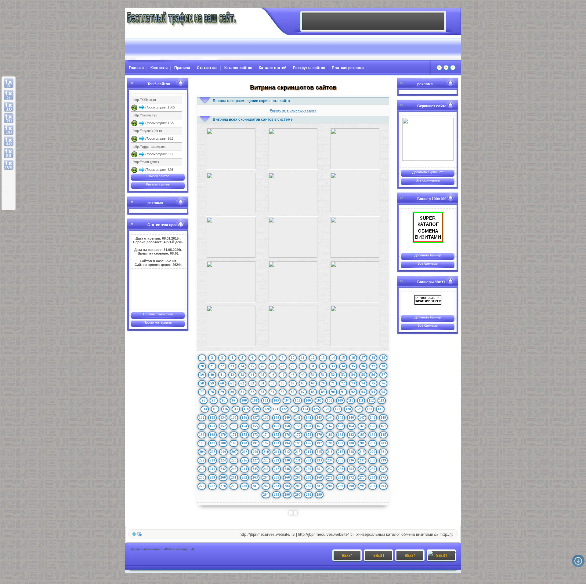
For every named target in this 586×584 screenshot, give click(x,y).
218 (351, 452)
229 (276, 460)
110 (350, 400)
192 (266, 443)
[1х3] (8, 83)
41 (222, 374)
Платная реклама (348, 68)
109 (340, 400)
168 (201, 434)
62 (242, 383)
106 (308, 400)
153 (234, 426)
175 (276, 434)
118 (246, 409)
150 (201, 426)
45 (262, 374)
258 (201, 477)
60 (222, 383)
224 (223, 460)
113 (381, 400)
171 (234, 434)
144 (330, 417)
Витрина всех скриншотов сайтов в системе (253, 119)
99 (234, 400)
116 (225, 409)
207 (234, 452)
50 (313, 374)
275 (383, 477)
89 (323, 392)
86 (293, 392)
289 (340, 486)
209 (255, 452)
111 (361, 400)
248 (287, 469)
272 (351, 477)
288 (330, 486)
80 (232, 392)
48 (293, 374)
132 (201, 417)
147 (362, 417)
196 (308, 443)
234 (330, 460)
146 (351, 417)
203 (383, 443)
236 (351, 460)
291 (362, 486)
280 (244, 486)
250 (308, 469)
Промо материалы (157, 322)
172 (244, 434)
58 (202, 383)
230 (287, 460)
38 (383, 366)
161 (319, 426)
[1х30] (8, 130)
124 (305, 409)
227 (255, 460)
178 (308, 434)
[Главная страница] (439, 69)
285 (298, 486)
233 (319, 460)
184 (372, 434)
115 (215, 409)
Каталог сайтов (238, 68)
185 (383, 434)
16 (353, 357)
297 (298, 494)
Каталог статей (272, 68)
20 (202, 366)
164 (351, 426)
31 (313, 366)
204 (202, 452)
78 (212, 392)
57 (383, 374)
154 (244, 426)
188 (223, 443)
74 (363, 383)
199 (340, 443)
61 (232, 383)
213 (298, 452)
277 (212, 486)
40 (212, 374)
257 (383, 469)
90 (333, 392)
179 (319, 434)
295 (276, 494)
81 (242, 392)
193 (276, 443)
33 (333, 366)
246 (266, 469)
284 (287, 486)
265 (276, 477)
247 (276, 469)
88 (313, 392)
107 (319, 400)
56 (373, 374)
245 (255, 469)
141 (298, 417)
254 (351, 469)
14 (333, 357)
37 (373, 366)
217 (340, 452)
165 (362, 426)
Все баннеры (428, 263)
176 (287, 434)
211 (276, 452)
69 (313, 383)
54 (353, 374)
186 (201, 443)
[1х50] (8, 153)
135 (234, 417)
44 (252, 374)
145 (340, 417)
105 (297, 400)
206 (223, 452)
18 (373, 357)
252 (330, 469)
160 (308, 426)
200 (351, 443)
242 (223, 469)
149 (383, 417)
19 (383, 357)
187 (212, 443)
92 (353, 392)
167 (383, 426)
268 (308, 477)
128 (348, 409)
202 (372, 443)
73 (353, 383)
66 (282, 383)
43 (242, 374)
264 (266, 477)
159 (298, 426)
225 (234, 460)
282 (266, 486)
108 (329, 400)
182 (351, 434)
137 (255, 417)
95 (383, 392)
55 (363, 374)
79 (222, 392)
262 (244, 477)
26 (262, 366)
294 (266, 494)
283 (276, 486)
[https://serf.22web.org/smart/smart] (428, 227)
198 (330, 443)
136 (244, 417)
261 (234, 477)
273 (362, 477)
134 (223, 417)
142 (308, 417)
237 (362, 460)
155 (255, 426)
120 (267, 409)
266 (287, 477)
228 (266, 460)
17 (363, 357)
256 (372, 469)
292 (372, 486)
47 (282, 374)
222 (201, 460)
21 (212, 366)
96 (203, 400)
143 (319, 417)
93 (363, 392)
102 (265, 400)
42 (232, 374)
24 (242, 366)
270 (330, 477)
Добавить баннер (427, 255)
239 (383, 460)
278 (223, 486)
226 (244, 460)
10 (293, 357)
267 (298, 477)
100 (244, 400)
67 (293, 383)
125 (316, 409)
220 (372, 452)
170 (223, 434)
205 (212, 452)
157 (276, 426)
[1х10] (8, 107)
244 (244, 469)
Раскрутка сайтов (309, 68)
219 (362, 452)
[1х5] (8, 95)
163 (340, 426)
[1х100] (8, 165)
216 (330, 452)
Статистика (207, 68)
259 (212, 477)
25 (252, 366)
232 (308, 460)
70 (323, 383)
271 (340, 477)
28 (282, 366)
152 (223, 426)
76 (383, 383)
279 (234, 486)
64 (262, 383)
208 (245, 452)
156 (266, 426)
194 (287, 443)
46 (272, 374)
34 (343, 366)
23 (232, 366)
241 (212, 469)
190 (244, 443)
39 (202, 374)
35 (353, 366)
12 (313, 357)
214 (308, 452)
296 (287, 494)
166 (372, 426)
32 (323, 366)
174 (266, 434)
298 (308, 494)
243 (234, 469)
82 (252, 392)
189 (234, 443)
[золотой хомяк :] (428, 139)
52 (333, 374)
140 (287, 417)
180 (330, 434)
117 (235, 409)
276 (201, 486)
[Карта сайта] (453, 69)
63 (252, 383)
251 (319, 469)
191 (255, 443)
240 (201, 469)
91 (343, 392)
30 (303, 366)
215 (319, 452)
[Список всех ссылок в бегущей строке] (139, 535)
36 (363, 366)
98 (224, 400)
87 (303, 392)
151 (212, 426)
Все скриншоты (428, 180)
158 (287, 426)
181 (340, 434)
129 (359, 409)
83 (262, 392)
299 (319, 494)
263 (255, 477)
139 (276, 417)
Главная (136, 68)
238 (372, 460)
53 (343, 374)
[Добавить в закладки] (446, 69)
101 (255, 400)
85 (282, 392)
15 (343, 357)
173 (255, 434)
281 (255, 486)
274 (372, 477)
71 (333, 383)
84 (272, 392)
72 (343, 383)
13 (323, 357)
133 (212, 417)
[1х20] (8, 118)
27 (272, 366)
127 (337, 409)
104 (287, 400)
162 (330, 426)
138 (266, 417)
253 (340, 469)
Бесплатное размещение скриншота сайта (251, 101)
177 (298, 434)
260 (223, 477)
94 (373, 392)
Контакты (159, 68)
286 (308, 486)
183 (362, 434)
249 (298, 469)
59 (212, 383)
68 (303, 383)
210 (266, 452)
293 (383, 486)
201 (362, 443)
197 (319, 443)
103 (276, 400)
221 (383, 452)
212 (287, 452)
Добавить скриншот (427, 172)
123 (295, 409)
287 (319, 486)
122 (284, 409)
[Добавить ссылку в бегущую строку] (134, 535)
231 (298, 460)
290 (351, 486)
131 (380, 409)
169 (212, 434)
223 (212, 460)
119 (256, 409)
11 (302, 357)
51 (323, 374)
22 (222, 366)
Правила (182, 68)
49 (303, 374)
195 (298, 443)
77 (202, 392)
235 (340, 460)
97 (213, 400)
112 (371, 400)
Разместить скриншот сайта (293, 110)
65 (272, 383)
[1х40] (8, 141)
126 (327, 409)
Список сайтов (157, 176)
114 (204, 409)
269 (319, 477)
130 (369, 409)
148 (372, 417)
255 (362, 469)
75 (373, 383)
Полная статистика (158, 314)
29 (293, 366)
